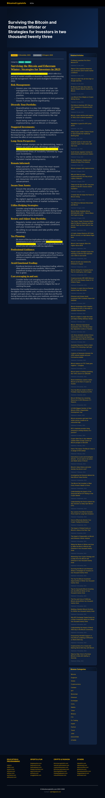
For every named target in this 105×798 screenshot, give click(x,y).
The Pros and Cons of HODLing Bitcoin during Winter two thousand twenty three (82, 601)
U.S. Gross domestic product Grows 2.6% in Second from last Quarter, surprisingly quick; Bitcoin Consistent (82, 337)
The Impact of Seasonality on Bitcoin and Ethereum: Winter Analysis (82, 537)
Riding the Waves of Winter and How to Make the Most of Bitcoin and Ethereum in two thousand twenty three (82, 547)
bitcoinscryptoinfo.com (61, 763)
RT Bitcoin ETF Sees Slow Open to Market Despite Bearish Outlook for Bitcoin (82, 89)
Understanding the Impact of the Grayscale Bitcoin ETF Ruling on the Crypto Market (82, 493)
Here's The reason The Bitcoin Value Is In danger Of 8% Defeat (83, 450)
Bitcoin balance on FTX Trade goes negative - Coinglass (82, 364)
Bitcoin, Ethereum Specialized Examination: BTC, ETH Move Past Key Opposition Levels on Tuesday (81, 327)
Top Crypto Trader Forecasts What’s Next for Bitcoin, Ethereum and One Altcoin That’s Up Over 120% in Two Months (82, 224)
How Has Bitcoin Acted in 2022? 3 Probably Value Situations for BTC (81, 391)
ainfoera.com (34, 773)
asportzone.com (35, 771)
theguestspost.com (83, 773)
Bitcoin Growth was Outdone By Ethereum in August (81, 263)
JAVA (72, 733)
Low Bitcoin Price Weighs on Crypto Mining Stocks (82, 98)
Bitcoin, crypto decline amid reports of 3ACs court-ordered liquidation (82, 116)
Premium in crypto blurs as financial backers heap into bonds (82, 289)
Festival (73, 727)
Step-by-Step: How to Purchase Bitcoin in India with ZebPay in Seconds (81, 656)
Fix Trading (74, 720)
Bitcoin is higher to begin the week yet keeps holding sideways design (82, 317)
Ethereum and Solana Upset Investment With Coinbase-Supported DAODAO (82, 298)
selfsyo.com (10, 773)
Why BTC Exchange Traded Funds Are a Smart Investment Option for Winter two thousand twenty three (82, 619)
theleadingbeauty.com (60, 773)
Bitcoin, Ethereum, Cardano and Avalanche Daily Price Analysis (81, 161)
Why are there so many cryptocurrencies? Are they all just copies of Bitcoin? (81, 176)
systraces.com (11, 775)
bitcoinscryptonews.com (61, 769)
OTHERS (73, 740)
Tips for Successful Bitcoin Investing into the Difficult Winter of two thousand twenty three (82, 591)
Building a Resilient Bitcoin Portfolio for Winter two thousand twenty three (82, 610)
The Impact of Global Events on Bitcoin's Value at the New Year (81, 529)
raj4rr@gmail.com (55, 792)
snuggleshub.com (35, 775)
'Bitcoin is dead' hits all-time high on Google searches (82, 80)
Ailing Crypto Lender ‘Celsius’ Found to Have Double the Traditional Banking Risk (82, 133)
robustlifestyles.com (60, 775)
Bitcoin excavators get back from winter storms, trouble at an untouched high (81, 420)
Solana (73, 681)
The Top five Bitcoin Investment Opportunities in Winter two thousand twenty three (82, 581)
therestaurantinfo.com (84, 771)
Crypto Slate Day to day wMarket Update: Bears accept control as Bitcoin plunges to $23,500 (81, 440)
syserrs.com (10, 769)
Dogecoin (74, 677)
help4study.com (82, 765)
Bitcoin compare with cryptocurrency (82, 168)
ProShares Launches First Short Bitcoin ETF (80, 61)
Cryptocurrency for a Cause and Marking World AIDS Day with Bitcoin (82, 647)
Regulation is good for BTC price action (81, 124)
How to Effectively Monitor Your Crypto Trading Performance (81, 521)
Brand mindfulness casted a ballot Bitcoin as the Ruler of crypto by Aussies (81, 382)
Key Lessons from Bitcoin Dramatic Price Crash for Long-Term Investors (82, 513)
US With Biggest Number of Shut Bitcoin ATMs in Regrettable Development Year (81, 410)
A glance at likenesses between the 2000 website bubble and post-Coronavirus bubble (82, 355)
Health (73, 724)
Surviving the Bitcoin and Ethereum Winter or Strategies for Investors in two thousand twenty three (82, 570)
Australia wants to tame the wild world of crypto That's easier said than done (81, 144)
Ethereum (74, 697)
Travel (73, 730)
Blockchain (74, 694)
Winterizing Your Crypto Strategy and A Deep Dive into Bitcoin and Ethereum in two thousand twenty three (82, 559)
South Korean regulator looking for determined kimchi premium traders (82, 153)
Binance (73, 714)
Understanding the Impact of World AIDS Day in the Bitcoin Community (82, 628)
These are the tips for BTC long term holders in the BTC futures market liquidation (82, 186)
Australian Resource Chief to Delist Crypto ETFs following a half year (82, 346)
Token (73, 710)
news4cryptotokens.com (61, 765)
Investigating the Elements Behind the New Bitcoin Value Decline (82, 476)
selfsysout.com (11, 777)
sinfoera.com (11, 771)
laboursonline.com (82, 767)
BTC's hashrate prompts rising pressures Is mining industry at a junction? (81, 430)
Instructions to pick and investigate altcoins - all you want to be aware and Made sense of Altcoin (82, 459)
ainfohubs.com (81, 775)
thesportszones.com (36, 769)
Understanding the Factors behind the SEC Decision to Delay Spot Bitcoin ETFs (82, 503)
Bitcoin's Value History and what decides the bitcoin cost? (81, 468)
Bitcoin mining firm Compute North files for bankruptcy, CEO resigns (82, 271)
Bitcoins (73, 674)
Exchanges (74, 700)
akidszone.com (81, 769)
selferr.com (10, 767)
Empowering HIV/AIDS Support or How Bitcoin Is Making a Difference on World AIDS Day (82, 637)
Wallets (73, 707)
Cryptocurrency (76, 684)
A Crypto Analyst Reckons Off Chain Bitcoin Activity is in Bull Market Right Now (82, 235)
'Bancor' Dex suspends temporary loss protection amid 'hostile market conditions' (82, 70)
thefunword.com (35, 765)
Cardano (73, 687)
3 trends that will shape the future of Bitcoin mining (82, 196)
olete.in (9, 765)
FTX (72, 717)
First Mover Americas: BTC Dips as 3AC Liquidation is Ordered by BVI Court (82, 107)
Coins (72, 704)
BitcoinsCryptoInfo (16, 3)
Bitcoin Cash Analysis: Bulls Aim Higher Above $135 (81, 244)
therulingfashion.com (60, 771)
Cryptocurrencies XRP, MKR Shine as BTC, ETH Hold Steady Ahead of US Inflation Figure (82, 280)
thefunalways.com (36, 767)
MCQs (32, 3)
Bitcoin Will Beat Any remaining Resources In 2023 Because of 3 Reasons (81, 400)
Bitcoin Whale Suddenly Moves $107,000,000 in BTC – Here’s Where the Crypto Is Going (82, 213)
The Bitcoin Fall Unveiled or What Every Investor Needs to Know (81, 484)
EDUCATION (75, 737)
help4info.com (81, 763)
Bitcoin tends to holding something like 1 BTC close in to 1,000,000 (82, 372)
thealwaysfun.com (36, 763)
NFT (72, 691)
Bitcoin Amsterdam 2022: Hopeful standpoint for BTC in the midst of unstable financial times (81, 308)
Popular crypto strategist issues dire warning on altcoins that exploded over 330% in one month (82, 253)
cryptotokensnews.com (61, 767)
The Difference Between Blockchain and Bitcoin (82, 204)
